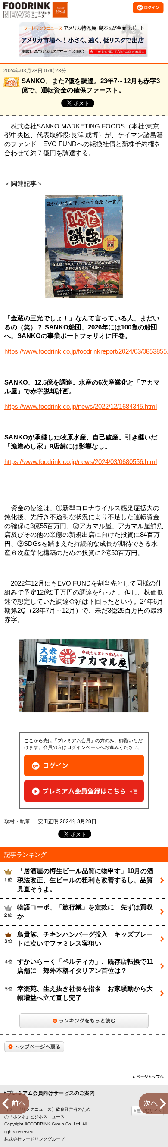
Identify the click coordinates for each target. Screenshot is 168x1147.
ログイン (84, 765)
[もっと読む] (84, 1020)
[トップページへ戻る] (34, 1046)
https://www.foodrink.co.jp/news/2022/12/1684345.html (80, 406)
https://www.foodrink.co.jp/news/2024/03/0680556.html (80, 461)
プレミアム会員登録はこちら (84, 791)
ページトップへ (148, 1076)
